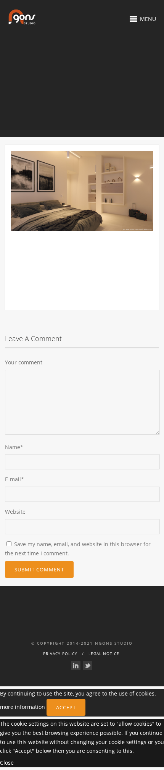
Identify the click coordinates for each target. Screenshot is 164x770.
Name (14, 447)
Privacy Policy (60, 653)
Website (15, 511)
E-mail (14, 479)
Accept (66, 707)
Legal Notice (103, 653)
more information (22, 706)
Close (7, 762)
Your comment (23, 362)
